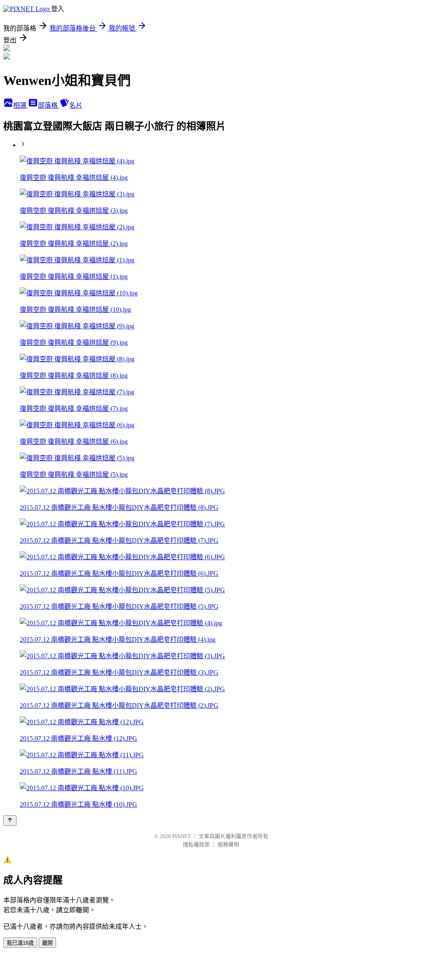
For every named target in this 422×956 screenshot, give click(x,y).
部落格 (48, 105)
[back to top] (9, 820)
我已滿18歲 (20, 943)
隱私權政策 (196, 844)
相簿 (20, 105)
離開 (47, 943)
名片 (75, 105)
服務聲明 (228, 844)
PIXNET (181, 836)
